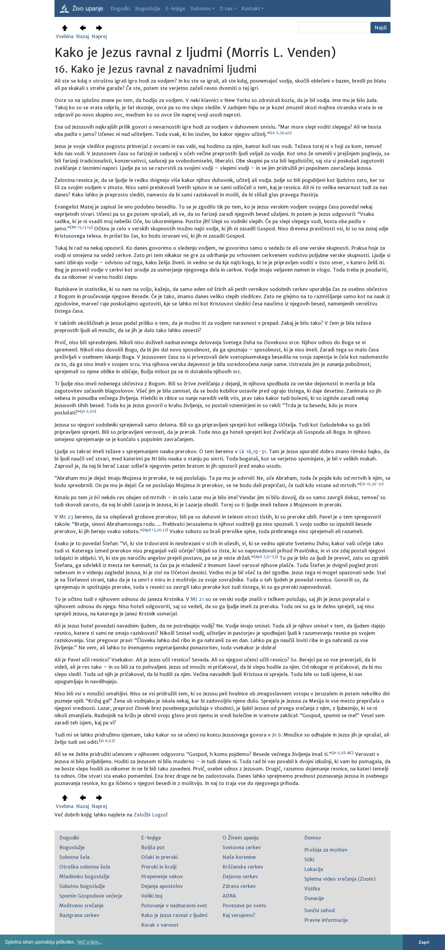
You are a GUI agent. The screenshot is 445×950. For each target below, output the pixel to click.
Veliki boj (151, 896)
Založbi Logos (150, 815)
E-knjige (175, 8)
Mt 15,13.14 (81, 227)
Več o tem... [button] (89, 942)
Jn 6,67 (107, 740)
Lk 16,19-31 (252, 451)
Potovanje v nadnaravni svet (174, 905)
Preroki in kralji (158, 867)
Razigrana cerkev (79, 915)
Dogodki (120, 8)
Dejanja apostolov (162, 886)
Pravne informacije (326, 920)
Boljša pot (153, 847)
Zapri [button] (424, 942)
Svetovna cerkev (241, 847)
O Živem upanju (240, 838)
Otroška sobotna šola (84, 867)
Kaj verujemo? (238, 915)
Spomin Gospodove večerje (90, 896)
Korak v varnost (160, 925)
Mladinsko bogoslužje (84, 876)
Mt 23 (66, 517)
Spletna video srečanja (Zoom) (340, 879)
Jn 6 (276, 735)
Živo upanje (87, 8)
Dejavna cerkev (240, 876)
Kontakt (250, 8)
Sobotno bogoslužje (82, 886)
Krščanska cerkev (242, 867)
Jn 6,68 (339, 752)
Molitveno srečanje (81, 905)
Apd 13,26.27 (155, 530)
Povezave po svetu (244, 905)
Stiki (309, 859)
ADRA (229, 896)
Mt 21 (197, 599)
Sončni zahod (319, 910)
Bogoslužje (147, 8)
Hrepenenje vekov (162, 876)
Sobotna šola (74, 857)
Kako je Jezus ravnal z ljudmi (174, 915)
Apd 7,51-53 (265, 556)
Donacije (314, 898)
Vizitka (312, 889)
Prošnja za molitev (326, 850)
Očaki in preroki (159, 857)
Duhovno (200, 8)
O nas (226, 8)
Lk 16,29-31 (371, 484)
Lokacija (313, 869)
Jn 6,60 (88, 411)
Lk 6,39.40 (280, 132)
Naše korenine (239, 857)
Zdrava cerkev (239, 886)
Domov (312, 838)
